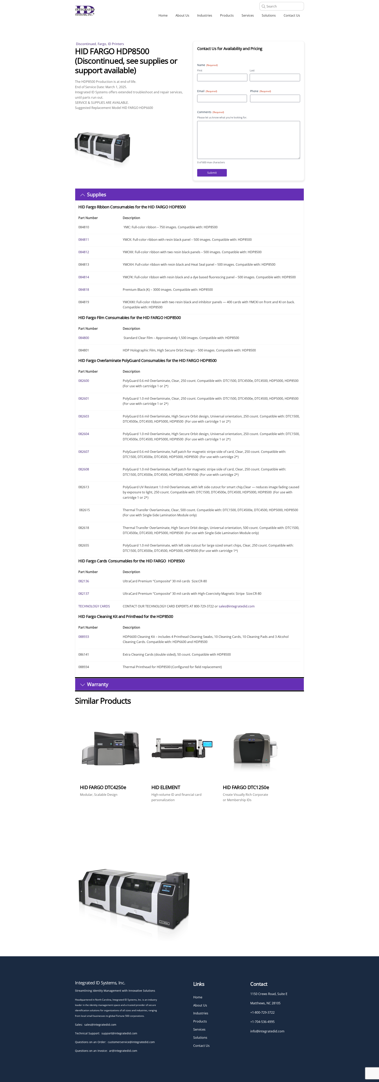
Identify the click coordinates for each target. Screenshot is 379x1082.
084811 (83, 239)
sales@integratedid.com (237, 606)
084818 (83, 289)
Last (252, 70)
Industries (204, 15)
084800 (83, 338)
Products (227, 15)
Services (248, 15)
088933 (83, 636)
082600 (83, 381)
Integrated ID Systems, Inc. (100, 983)
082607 (83, 451)
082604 (83, 434)
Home (163, 15)
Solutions (269, 15)
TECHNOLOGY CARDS (94, 606)
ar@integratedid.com (123, 1051)
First (199, 70)
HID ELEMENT (165, 787)
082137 (83, 593)
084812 (83, 252)
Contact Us (292, 15)
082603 (83, 416)
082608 (83, 469)
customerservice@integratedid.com (131, 1042)
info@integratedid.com (267, 1031)
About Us (182, 15)
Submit (212, 173)
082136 (83, 581)
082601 (83, 398)
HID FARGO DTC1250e (246, 787)
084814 (83, 277)
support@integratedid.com (119, 1033)
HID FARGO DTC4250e (103, 787)
